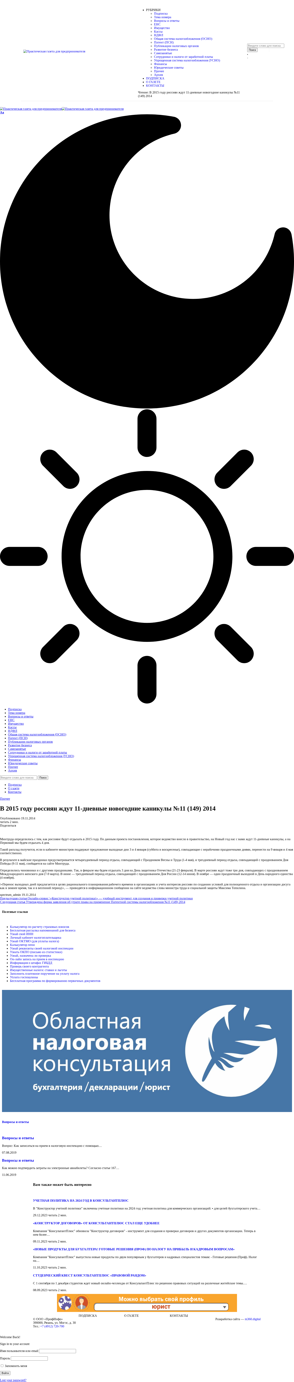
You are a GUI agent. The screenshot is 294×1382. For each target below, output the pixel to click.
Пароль (5, 1358)
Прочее (5, 798)
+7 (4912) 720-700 (52, 1326)
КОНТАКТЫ (179, 1315)
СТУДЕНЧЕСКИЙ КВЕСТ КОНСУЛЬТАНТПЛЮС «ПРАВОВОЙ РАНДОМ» (89, 1275)
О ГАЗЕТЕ (131, 1315)
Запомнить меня (15, 1366)
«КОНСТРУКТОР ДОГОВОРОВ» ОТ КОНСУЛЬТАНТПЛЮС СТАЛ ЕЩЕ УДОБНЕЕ (96, 1223)
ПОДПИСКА (88, 1315)
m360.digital (253, 1319)
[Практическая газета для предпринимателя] (62, 108)
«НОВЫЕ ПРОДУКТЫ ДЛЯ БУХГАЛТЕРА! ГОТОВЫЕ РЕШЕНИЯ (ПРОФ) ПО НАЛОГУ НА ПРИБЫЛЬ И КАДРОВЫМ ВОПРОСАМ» (134, 1249)
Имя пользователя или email (19, 1351)
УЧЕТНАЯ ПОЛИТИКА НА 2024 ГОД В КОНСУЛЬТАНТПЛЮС (81, 1200)
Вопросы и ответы (15, 1122)
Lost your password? (13, 1380)
